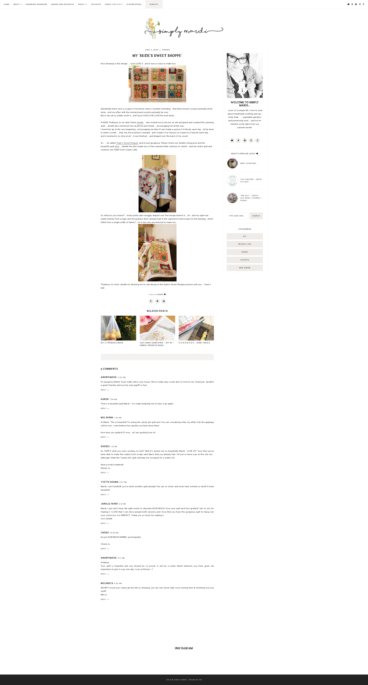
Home (6, 4)
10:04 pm (114, 533)
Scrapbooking (134, 4)
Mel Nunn (107, 418)
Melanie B (107, 583)
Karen (105, 399)
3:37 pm (123, 482)
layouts (244, 260)
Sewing (166, 50)
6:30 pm (118, 583)
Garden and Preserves (62, 4)
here (117, 146)
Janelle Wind (109, 504)
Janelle (140, 122)
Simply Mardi (180, 680)
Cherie (105, 533)
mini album (244, 268)
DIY (244, 236)
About (16, 4)
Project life (244, 244)
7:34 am (113, 399)
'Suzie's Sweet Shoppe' (127, 143)
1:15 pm (114, 446)
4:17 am (121, 558)
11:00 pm (122, 377)
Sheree (105, 446)
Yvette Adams (110, 482)
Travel (81, 4)
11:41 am (117, 418)
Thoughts (96, 4)
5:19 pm (122, 504)
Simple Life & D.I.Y (114, 4)
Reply (103, 390)
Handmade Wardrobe (36, 4)
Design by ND (195, 680)
